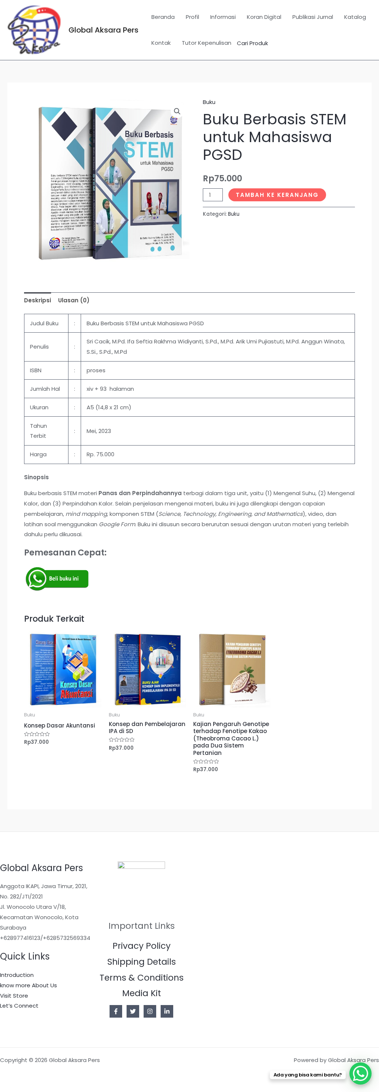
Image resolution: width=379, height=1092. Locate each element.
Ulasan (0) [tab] (74, 300)
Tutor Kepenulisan (206, 43)
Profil (192, 17)
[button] (177, 111)
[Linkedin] (167, 1011)
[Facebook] (116, 1011)
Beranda (163, 17)
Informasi (223, 17)
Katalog (355, 17)
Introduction (17, 975)
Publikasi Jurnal (312, 17)
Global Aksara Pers (103, 30)
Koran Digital (264, 17)
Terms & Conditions (142, 978)
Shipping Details (141, 962)
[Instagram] (150, 1011)
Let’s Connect (19, 1005)
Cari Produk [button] (252, 43)
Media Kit (141, 993)
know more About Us (28, 985)
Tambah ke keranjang (277, 195)
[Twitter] (133, 1011)
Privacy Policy (142, 946)
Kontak (161, 43)
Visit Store (14, 995)
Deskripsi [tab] (37, 300)
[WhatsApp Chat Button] (360, 1073)
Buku (209, 102)
